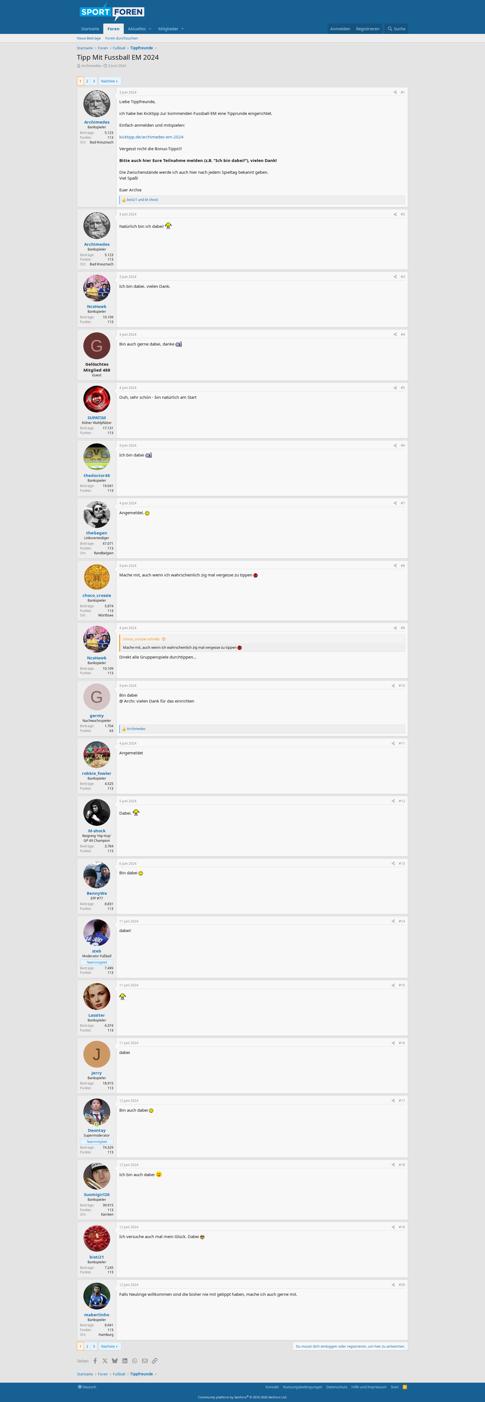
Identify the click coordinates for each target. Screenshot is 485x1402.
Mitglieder (168, 28)
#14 (402, 921)
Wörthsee (105, 615)
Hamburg (106, 1334)
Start (395, 1386)
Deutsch (89, 1386)
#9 (403, 627)
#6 (403, 445)
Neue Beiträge (89, 38)
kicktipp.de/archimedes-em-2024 (151, 137)
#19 (402, 1227)
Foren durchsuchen (121, 38)
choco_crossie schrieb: (141, 638)
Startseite (90, 28)
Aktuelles (137, 28)
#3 (403, 276)
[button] (150, 29)
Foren (113, 28)
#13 (402, 863)
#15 (402, 985)
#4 (403, 334)
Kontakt (272, 1386)
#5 (403, 387)
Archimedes (91, 65)
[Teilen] (395, 92)
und (142, 200)
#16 (402, 1043)
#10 (402, 685)
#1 (403, 92)
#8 (403, 565)
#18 (402, 1164)
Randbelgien (103, 553)
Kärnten (107, 1214)
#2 (403, 214)
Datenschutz (336, 1386)
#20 (402, 1284)
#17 (402, 1100)
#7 (403, 503)
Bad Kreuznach (101, 142)
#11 (402, 743)
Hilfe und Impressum (368, 1386)
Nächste (108, 81)
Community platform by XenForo (242, 1397)
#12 (402, 801)
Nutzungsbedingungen (302, 1386)
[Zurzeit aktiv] (96, 1124)
